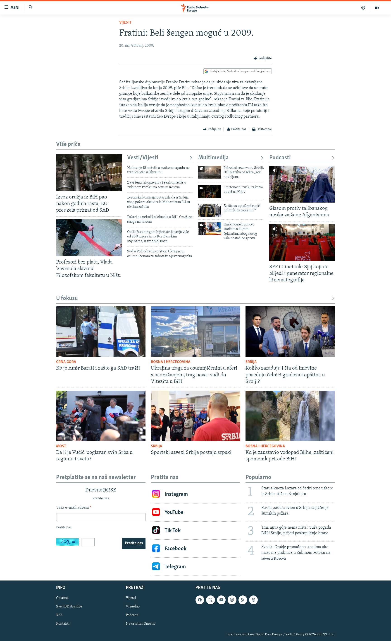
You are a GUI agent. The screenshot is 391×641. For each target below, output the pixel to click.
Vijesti (125, 23)
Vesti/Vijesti (142, 158)
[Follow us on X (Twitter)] (210, 599)
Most (61, 446)
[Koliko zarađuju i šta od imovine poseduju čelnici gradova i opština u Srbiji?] (290, 331)
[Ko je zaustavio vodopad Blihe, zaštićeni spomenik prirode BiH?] (290, 416)
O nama (62, 598)
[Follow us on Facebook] (200, 599)
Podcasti (280, 158)
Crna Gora (66, 362)
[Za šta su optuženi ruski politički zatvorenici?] (209, 210)
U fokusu (67, 298)
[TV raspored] (253, 599)
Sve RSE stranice (69, 607)
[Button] (263, 58)
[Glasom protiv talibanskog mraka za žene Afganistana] (302, 184)
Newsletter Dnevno (140, 624)
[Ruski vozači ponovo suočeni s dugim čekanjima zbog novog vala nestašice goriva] (209, 228)
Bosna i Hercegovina (170, 362)
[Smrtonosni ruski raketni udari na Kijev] (209, 191)
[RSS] (242, 599)
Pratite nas (134, 543)
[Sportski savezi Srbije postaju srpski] (195, 416)
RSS (59, 615)
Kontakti (62, 624)
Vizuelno (133, 607)
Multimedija (213, 158)
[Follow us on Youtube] (221, 599)
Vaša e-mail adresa (73, 508)
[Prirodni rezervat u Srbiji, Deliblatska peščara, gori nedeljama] (209, 172)
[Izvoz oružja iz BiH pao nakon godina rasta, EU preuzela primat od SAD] (89, 172)
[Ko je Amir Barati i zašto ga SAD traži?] (100, 331)
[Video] (377, 8)
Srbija (251, 362)
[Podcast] (363, 8)
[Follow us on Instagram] (232, 599)
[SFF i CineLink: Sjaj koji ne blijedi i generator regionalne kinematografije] (302, 242)
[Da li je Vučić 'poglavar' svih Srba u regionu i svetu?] (100, 416)
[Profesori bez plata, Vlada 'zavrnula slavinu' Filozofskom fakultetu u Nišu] (89, 237)
